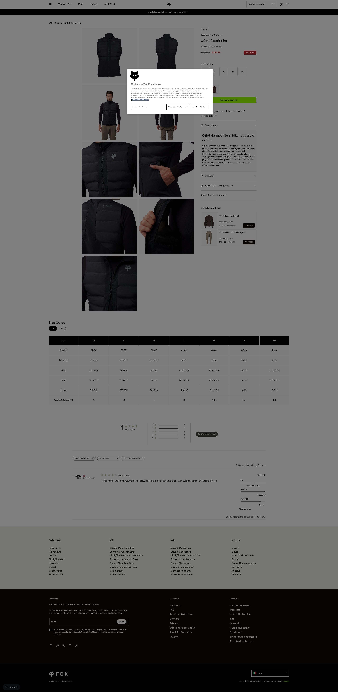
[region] (170, 91)
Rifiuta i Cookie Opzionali (178, 107)
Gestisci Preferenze (140, 107)
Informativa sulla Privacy (140, 100)
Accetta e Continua (200, 107)
